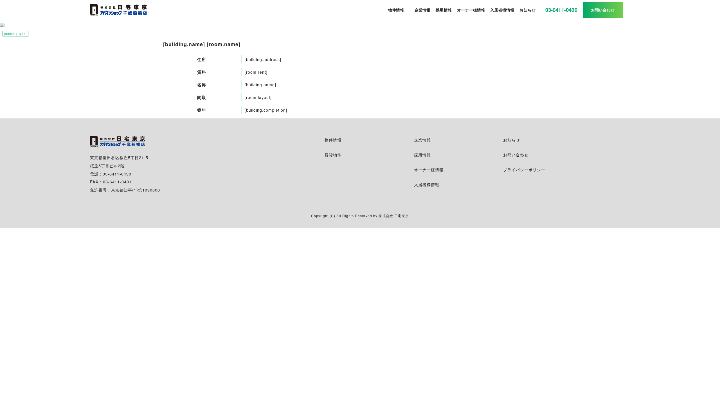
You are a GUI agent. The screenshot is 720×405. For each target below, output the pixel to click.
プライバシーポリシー (524, 169)
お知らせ (511, 140)
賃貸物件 (333, 155)
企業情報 (422, 140)
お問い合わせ (515, 155)
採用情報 (422, 155)
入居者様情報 (426, 184)
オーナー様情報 (429, 169)
